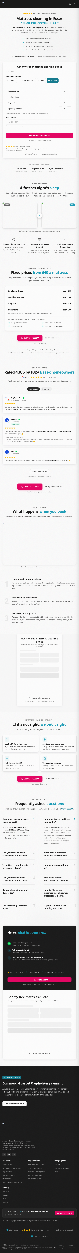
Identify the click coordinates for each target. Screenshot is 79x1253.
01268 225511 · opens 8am (24, 56)
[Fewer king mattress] (60, 103)
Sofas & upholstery (44, 350)
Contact (5, 1202)
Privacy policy (61, 1247)
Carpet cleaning (7, 1165)
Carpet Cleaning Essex (36, 1165)
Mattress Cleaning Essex (36, 1172)
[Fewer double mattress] (60, 97)
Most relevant (33, 389)
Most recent (46, 389)
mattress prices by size (39, 353)
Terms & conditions (71, 1247)
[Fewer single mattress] (60, 91)
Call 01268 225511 (31, 338)
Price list (57, 1165)
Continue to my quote (38, 135)
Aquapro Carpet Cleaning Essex (11, 1247)
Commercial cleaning (61, 1168)
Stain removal (58, 350)
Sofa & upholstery (28, 80)
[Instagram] (9, 1154)
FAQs (4, 1199)
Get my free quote (52, 338)
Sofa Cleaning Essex (35, 1168)
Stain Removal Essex (35, 1179)
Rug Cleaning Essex (35, 1175)
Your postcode (11, 118)
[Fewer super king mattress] (60, 108)
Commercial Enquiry (13, 1104)
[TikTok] (14, 1154)
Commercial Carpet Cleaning (12, 1182)
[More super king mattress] (69, 108)
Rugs (42, 80)
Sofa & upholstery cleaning (11, 1168)
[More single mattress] (69, 91)
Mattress (54, 80)
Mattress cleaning (8, 1175)
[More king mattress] (69, 103)
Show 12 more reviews (39, 471)
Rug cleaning (7, 1172)
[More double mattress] (69, 97)
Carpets (12, 80)
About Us (5, 1192)
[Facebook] (4, 1154)
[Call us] (70, 4)
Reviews (57, 1172)
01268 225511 (67, 809)
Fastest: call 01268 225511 (41, 698)
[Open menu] (74, 4)
